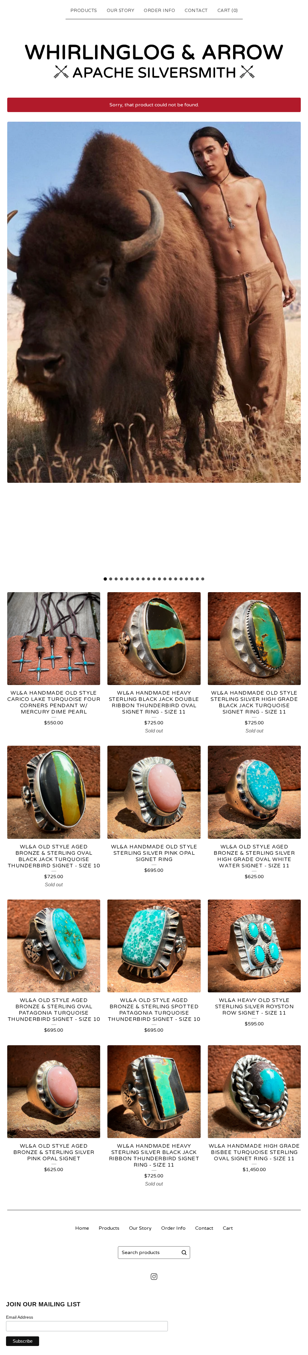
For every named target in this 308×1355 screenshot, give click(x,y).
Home (82, 1228)
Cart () (227, 10)
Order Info (159, 10)
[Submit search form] (184, 1252)
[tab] (105, 579)
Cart (228, 1228)
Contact (196, 10)
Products (83, 10)
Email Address (19, 1317)
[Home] (154, 57)
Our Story (120, 10)
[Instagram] (154, 1276)
